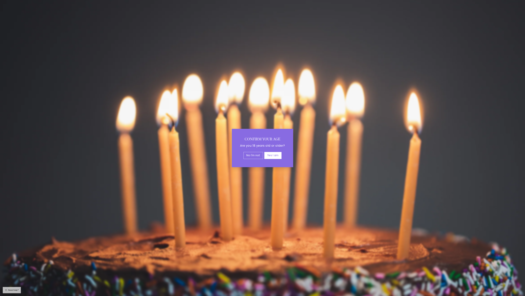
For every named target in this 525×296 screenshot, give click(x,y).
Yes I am (273, 155)
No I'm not (253, 155)
